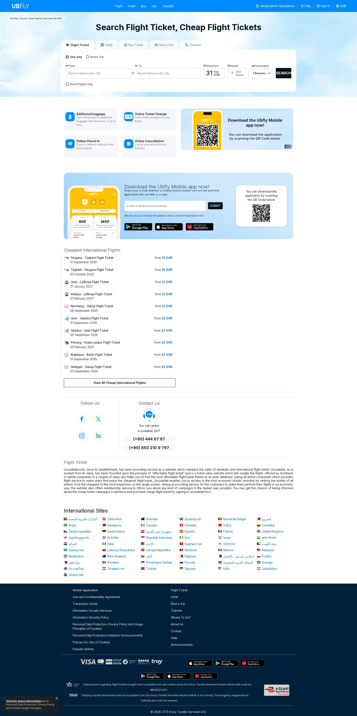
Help (308, 6)
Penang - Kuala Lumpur (95, 342)
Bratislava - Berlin (91, 354)
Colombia (268, 525)
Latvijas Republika (157, 550)
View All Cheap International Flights (120, 382)
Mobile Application (85, 590)
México (228, 550)
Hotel (131, 6)
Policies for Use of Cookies (91, 642)
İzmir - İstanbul (89, 318)
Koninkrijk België (234, 519)
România (113, 562)
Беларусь (114, 525)
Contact (176, 631)
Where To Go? (181, 617)
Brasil (72, 525)
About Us (177, 624)
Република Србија (158, 562)
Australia (151, 519)
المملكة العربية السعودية (238, 562)
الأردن (149, 544)
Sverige (267, 562)
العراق (72, 544)
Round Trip (97, 56)
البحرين (266, 519)
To (140, 65)
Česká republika (79, 531)
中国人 (227, 525)
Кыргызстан (193, 544)
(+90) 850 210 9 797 (149, 447)
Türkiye (150, 568)
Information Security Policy (91, 617)
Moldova (190, 550)
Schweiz (190, 525)
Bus (143, 6)
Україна (189, 568)
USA (226, 568)
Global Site (75, 575)
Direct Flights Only (81, 84)
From (72, 65)
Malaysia (267, 550)
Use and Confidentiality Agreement (96, 597)
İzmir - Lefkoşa (90, 282)
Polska (266, 556)
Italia (110, 544)
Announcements (182, 644)
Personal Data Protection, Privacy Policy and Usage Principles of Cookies (108, 626)
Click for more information (24, 701)
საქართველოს (78, 537)
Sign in (325, 6)
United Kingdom (272, 531)
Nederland (75, 556)
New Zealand (116, 556)
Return (234, 65)
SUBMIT (215, 205)
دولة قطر (74, 562)
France (228, 531)
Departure (212, 65)
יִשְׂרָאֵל (227, 537)
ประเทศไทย (76, 568)
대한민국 (229, 544)
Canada (151, 525)
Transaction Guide (85, 603)
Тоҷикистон (115, 568)
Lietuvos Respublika (121, 550)
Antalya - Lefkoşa (91, 294)
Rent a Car (178, 603)
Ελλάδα (113, 537)
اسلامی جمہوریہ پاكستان (238, 556)
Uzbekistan (269, 568)
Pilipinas (190, 556)
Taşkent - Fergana (92, 269)
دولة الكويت (268, 544)
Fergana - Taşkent (92, 257)
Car (154, 6)
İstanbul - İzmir (89, 330)
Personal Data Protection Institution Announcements (108, 635)
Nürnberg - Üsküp (92, 306)
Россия (189, 562)
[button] (341, 6)
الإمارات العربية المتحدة (82, 519)
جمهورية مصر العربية (158, 531)
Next (208, 492)
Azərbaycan (192, 519)
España (189, 531)
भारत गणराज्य (268, 537)
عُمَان (148, 556)
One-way (76, 56)
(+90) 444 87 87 (149, 439)
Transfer (168, 6)
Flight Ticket (179, 590)
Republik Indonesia (158, 537)
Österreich (114, 519)
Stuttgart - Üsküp (91, 367)
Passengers (261, 65)
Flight (118, 6)
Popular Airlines (83, 649)
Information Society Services (92, 610)
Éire (187, 537)
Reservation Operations (277, 6)
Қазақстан (76, 550)
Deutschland (115, 531)
